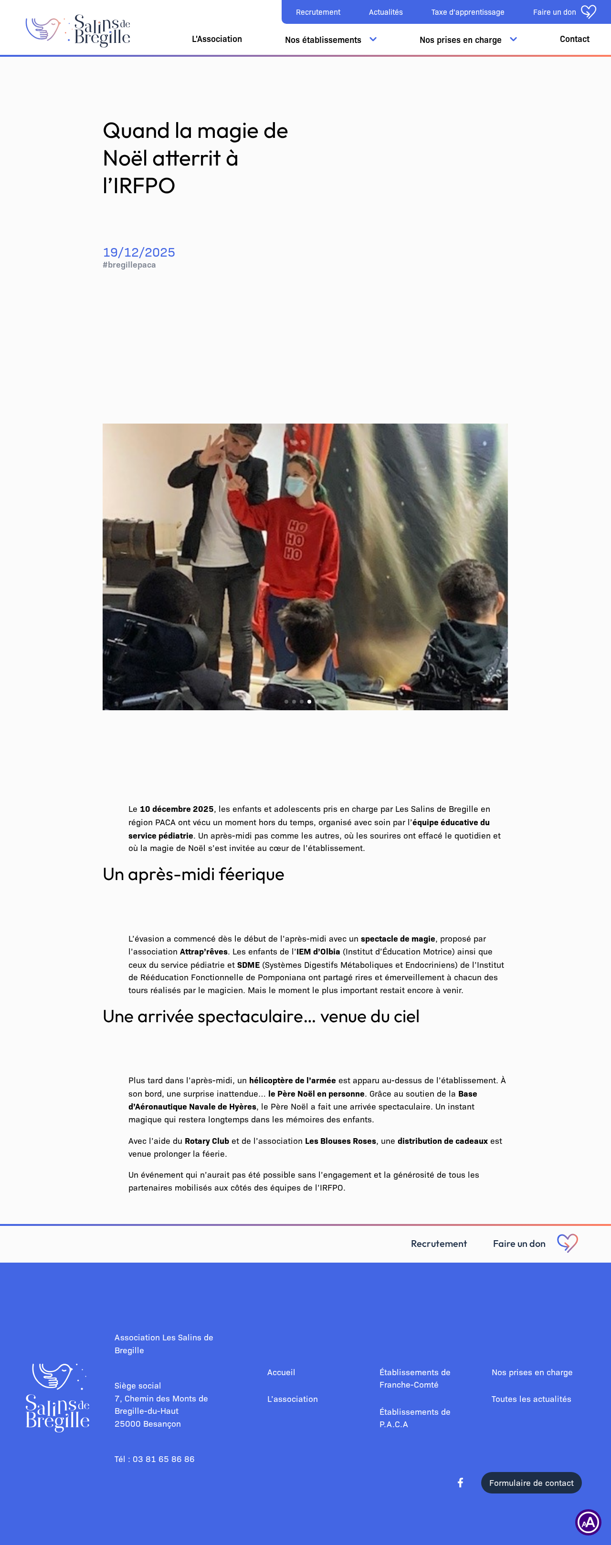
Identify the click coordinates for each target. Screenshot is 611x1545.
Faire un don (519, 1243)
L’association (292, 1398)
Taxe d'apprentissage (468, 12)
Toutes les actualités (531, 1398)
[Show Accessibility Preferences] (588, 1522)
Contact (575, 38)
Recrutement (318, 12)
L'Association (217, 38)
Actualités (386, 12)
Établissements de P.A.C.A (415, 1418)
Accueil (281, 1371)
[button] (286, 702)
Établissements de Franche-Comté (415, 1378)
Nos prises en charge (532, 1371)
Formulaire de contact (531, 1482)
